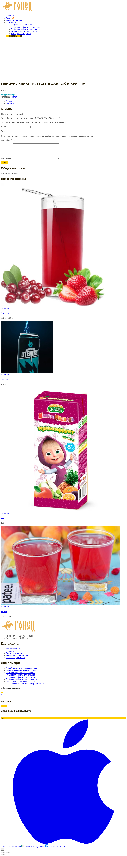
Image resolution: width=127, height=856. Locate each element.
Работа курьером (14, 20)
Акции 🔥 (10, 18)
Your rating (6, 140)
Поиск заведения (14, 36)
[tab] (66, 101)
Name (4, 127)
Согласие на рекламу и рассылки (21, 681)
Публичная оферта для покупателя (22, 677)
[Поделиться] (4, 852)
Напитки (15, 97)
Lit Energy (5, 379)
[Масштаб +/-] (9, 852)
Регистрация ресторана (17, 655)
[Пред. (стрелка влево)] (2, 854)
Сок (2, 518)
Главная (10, 16)
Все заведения (13, 649)
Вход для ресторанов (21, 34)
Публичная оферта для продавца (21, 679)
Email (4, 131)
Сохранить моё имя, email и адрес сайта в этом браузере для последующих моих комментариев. (48, 136)
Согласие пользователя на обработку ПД (25, 684)
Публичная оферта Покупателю (25, 27)
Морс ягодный (7, 313)
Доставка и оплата (14, 653)
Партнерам (11, 22)
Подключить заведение (21, 25)
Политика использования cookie (21, 670)
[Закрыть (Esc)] (2, 852)
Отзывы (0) (11, 101)
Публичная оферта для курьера (25, 29)
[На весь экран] (7, 852)
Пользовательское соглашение (20, 673)
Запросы (10, 103)
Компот (4, 612)
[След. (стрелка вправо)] (4, 854)
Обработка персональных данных (21, 668)
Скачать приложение (15, 658)
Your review (7, 158)
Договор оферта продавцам (24, 31)
